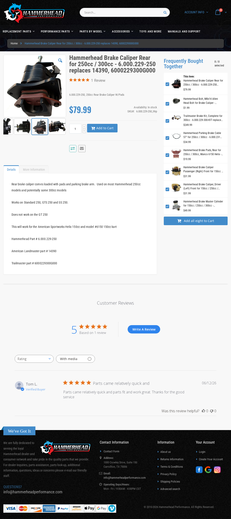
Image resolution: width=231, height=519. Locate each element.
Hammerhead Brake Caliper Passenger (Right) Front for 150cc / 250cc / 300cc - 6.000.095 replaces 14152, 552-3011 (202, 169)
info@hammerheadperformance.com (32, 492)
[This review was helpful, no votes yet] (203, 410)
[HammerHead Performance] (34, 13)
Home (14, 43)
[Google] (209, 472)
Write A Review (143, 329)
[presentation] (11, 168)
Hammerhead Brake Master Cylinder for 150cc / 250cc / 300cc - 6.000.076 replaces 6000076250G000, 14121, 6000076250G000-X (203, 204)
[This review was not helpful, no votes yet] (211, 410)
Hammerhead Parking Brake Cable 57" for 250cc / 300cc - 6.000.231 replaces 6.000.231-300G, (202, 135)
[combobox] (125, 12)
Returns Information (171, 459)
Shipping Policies (170, 481)
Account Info (194, 12)
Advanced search (170, 489)
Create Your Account (211, 459)
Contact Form (111, 451)
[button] (60, 64)
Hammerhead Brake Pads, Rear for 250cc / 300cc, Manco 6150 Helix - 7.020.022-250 (202, 152)
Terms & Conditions (171, 466)
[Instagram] (218, 472)
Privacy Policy (168, 474)
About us (165, 451)
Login (202, 451)
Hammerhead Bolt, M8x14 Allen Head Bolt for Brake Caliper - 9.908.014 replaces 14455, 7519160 (202, 101)
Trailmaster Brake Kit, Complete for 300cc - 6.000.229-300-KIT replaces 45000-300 (202, 118)
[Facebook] (200, 472)
